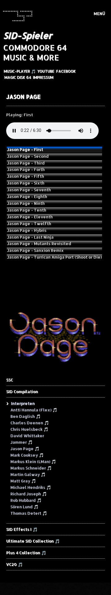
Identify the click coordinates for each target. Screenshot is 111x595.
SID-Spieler (27, 35)
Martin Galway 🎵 (27, 474)
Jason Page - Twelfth (29, 223)
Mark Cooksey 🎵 (26, 454)
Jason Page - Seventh (29, 189)
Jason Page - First (25, 149)
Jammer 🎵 (21, 441)
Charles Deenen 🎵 (29, 422)
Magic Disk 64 (17, 77)
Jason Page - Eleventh (30, 216)
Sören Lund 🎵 (24, 506)
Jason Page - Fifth (25, 176)
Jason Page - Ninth (26, 203)
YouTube (45, 71)
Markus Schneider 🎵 (30, 467)
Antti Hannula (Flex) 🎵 (33, 409)
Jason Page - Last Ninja (30, 237)
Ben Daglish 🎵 (25, 416)
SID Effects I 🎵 (21, 529)
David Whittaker (27, 435)
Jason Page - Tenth (26, 210)
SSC (9, 379)
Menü (99, 13)
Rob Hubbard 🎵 (25, 500)
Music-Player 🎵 (19, 71)
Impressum (43, 77)
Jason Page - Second (28, 156)
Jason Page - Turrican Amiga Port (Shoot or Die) (54, 257)
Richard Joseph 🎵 (28, 493)
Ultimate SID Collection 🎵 (33, 540)
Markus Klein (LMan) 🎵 (33, 461)
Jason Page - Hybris (27, 230)
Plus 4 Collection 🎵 (26, 552)
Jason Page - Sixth (25, 182)
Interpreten (23, 403)
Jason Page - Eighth (27, 196)
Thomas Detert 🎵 (28, 512)
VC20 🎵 (14, 564)
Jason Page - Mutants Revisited (39, 243)
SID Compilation (22, 391)
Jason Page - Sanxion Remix (35, 250)
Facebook (66, 71)
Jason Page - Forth (26, 169)
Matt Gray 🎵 (23, 480)
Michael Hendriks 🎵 (30, 487)
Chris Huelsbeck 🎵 (29, 428)
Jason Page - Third (26, 163)
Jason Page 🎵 (24, 448)
